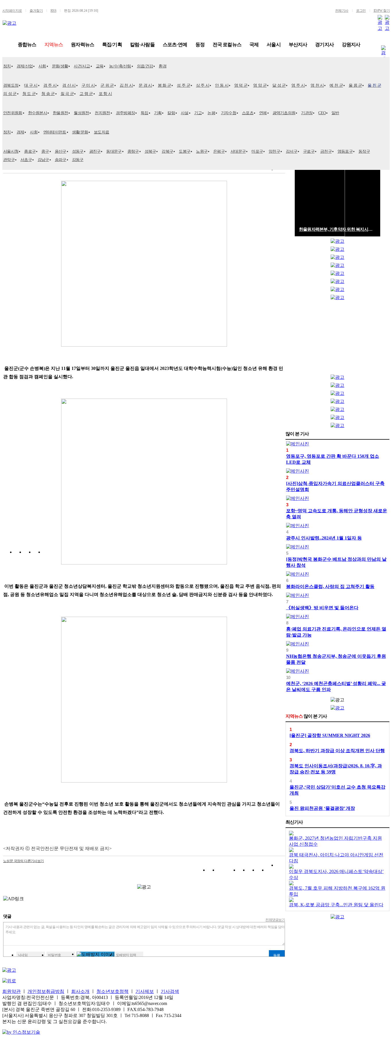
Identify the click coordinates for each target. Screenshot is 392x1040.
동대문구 (113, 151)
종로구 (30, 151)
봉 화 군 (164, 85)
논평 (211, 113)
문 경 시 (145, 85)
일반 (335, 113)
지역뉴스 (53, 44)
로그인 (361, 11)
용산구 (60, 151)
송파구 (60, 160)
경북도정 (10, 85)
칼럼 (171, 113)
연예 (263, 113)
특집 (144, 113)
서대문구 (238, 151)
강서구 (291, 151)
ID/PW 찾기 (382, 11)
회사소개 (80, 991)
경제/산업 (25, 66)
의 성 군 (10, 94)
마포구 (257, 151)
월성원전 (81, 113)
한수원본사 (37, 113)
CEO (322, 113)
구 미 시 (88, 85)
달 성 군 (279, 85)
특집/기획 (112, 44)
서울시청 (10, 151)
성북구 (150, 151)
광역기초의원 (284, 113)
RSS (53, 11)
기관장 (307, 113)
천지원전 (102, 113)
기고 (198, 113)
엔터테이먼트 (54, 132)
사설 (185, 113)
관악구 (9, 160)
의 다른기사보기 (23, 861)
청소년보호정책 (112, 991)
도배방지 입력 (126, 955)
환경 (162, 66)
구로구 (309, 151)
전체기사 (341, 11)
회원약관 (11, 991)
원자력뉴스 (82, 44)
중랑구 (133, 151)
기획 (158, 113)
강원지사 (351, 44)
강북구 (167, 151)
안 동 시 (221, 85)
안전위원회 (12, 113)
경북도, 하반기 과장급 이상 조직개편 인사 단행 (337, 750)
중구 (45, 151)
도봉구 (184, 151)
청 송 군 (48, 94)
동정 (200, 44)
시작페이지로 (12, 11)
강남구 (43, 160)
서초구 (26, 160)
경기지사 (324, 44)
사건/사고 (82, 66)
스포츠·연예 (175, 44)
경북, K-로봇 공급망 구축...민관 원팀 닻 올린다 (336, 904)
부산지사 (298, 44)
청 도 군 (29, 94)
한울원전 (60, 113)
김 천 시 (126, 85)
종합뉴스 (27, 44)
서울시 (273, 44)
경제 (20, 132)
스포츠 (247, 113)
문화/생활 (60, 66)
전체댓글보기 (275, 920)
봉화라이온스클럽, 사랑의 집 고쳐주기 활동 (330, 586)
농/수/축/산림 (120, 66)
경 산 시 (69, 85)
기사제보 (144, 991)
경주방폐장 (125, 113)
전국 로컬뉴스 (227, 44)
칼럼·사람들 (142, 44)
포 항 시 (105, 94)
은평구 (219, 151)
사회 (42, 66)
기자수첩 (228, 113)
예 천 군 (336, 85)
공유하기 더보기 (280, 871)
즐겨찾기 (36, 11)
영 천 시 (317, 85)
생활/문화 (80, 132)
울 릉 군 (355, 85)
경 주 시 (50, 85)
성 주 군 (183, 85)
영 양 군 (260, 85)
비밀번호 (54, 955)
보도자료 (101, 132)
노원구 (201, 151)
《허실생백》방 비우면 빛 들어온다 (322, 607)
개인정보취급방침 (46, 991)
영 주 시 (298, 85)
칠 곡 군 (67, 94)
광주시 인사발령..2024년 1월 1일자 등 (324, 537)
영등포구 (345, 151)
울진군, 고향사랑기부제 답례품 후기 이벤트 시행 (337, 229)
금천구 (326, 151)
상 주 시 (202, 85)
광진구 (95, 151)
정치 (7, 66)
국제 (254, 44)
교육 (100, 66)
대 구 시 (31, 85)
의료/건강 (145, 66)
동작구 (364, 151)
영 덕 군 (241, 85)
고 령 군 (86, 94)
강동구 (78, 160)
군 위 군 (107, 85)
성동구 (78, 151)
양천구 (274, 151)
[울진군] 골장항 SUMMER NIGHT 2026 (330, 735)
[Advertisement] (337, 339)
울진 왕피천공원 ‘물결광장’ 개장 (322, 808)
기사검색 (170, 991)
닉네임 (23, 955)
